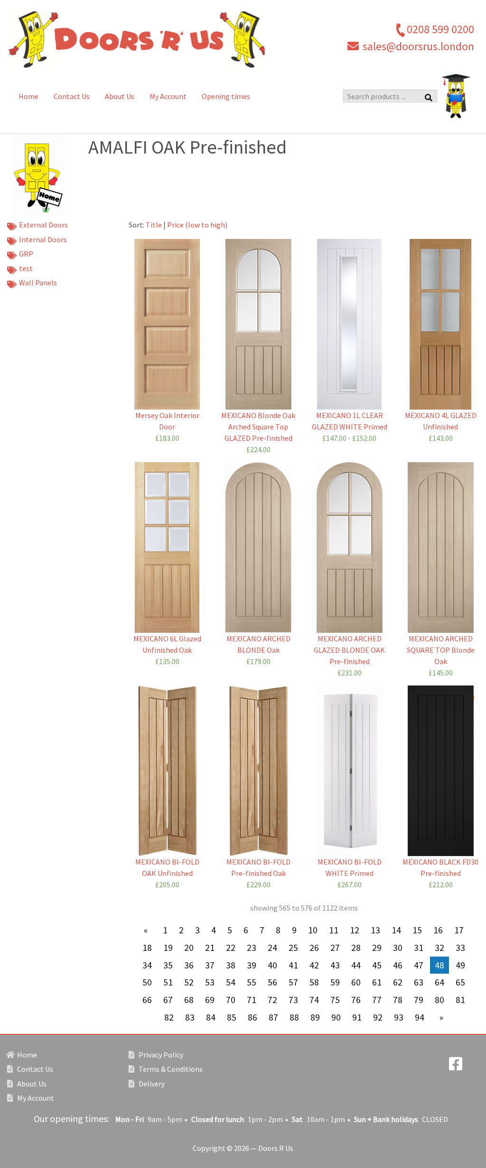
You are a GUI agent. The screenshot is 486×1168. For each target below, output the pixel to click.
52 (189, 982)
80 (439, 999)
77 (377, 999)
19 (168, 947)
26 (314, 947)
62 (397, 982)
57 (293, 982)
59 (335, 982)
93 (398, 1017)
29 (377, 947)
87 (273, 1017)
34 (147, 965)
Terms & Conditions (170, 1069)
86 (252, 1017)
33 (460, 947)
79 (418, 999)
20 (189, 947)
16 (438, 930)
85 (231, 1017)
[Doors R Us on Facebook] (455, 1066)
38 (230, 965)
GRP (26, 253)
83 (190, 1017)
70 (230, 999)
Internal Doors (43, 239)
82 (169, 1017)
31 (418, 947)
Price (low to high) (197, 224)
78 (397, 999)
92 (378, 1017)
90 (336, 1017)
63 (418, 982)
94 (419, 1017)
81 (460, 999)
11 (333, 930)
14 (396, 930)
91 (357, 1017)
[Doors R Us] (162, 39)
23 (251, 947)
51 (168, 982)
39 (251, 965)
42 (314, 965)
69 (210, 999)
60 (356, 982)
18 (147, 947)
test (26, 268)
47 (418, 965)
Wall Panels (38, 282)
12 (354, 930)
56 (272, 982)
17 (459, 930)
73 (293, 999)
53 (210, 982)
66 (147, 999)
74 (314, 999)
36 (189, 965)
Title (154, 224)
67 (168, 999)
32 (439, 947)
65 (460, 982)
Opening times (226, 96)
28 (356, 947)
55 (251, 982)
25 (293, 947)
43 (335, 965)
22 (230, 947)
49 (460, 965)
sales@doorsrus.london (418, 46)
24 (272, 947)
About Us (119, 96)
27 (335, 947)
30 (397, 947)
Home (28, 96)
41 (293, 965)
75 (335, 999)
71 (251, 999)
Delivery (151, 1083)
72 (272, 999)
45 (377, 965)
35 (168, 965)
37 (210, 965)
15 (417, 930)
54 (230, 982)
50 (147, 982)
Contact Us (72, 96)
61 (377, 982)
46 (397, 965)
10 (313, 930)
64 (439, 982)
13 (375, 930)
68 (189, 999)
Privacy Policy (160, 1054)
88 (294, 1017)
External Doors (43, 224)
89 (315, 1017)
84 (210, 1017)
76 (356, 999)
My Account (168, 96)
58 (314, 982)
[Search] (428, 96)
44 (356, 965)
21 (210, 947)
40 (272, 965)
